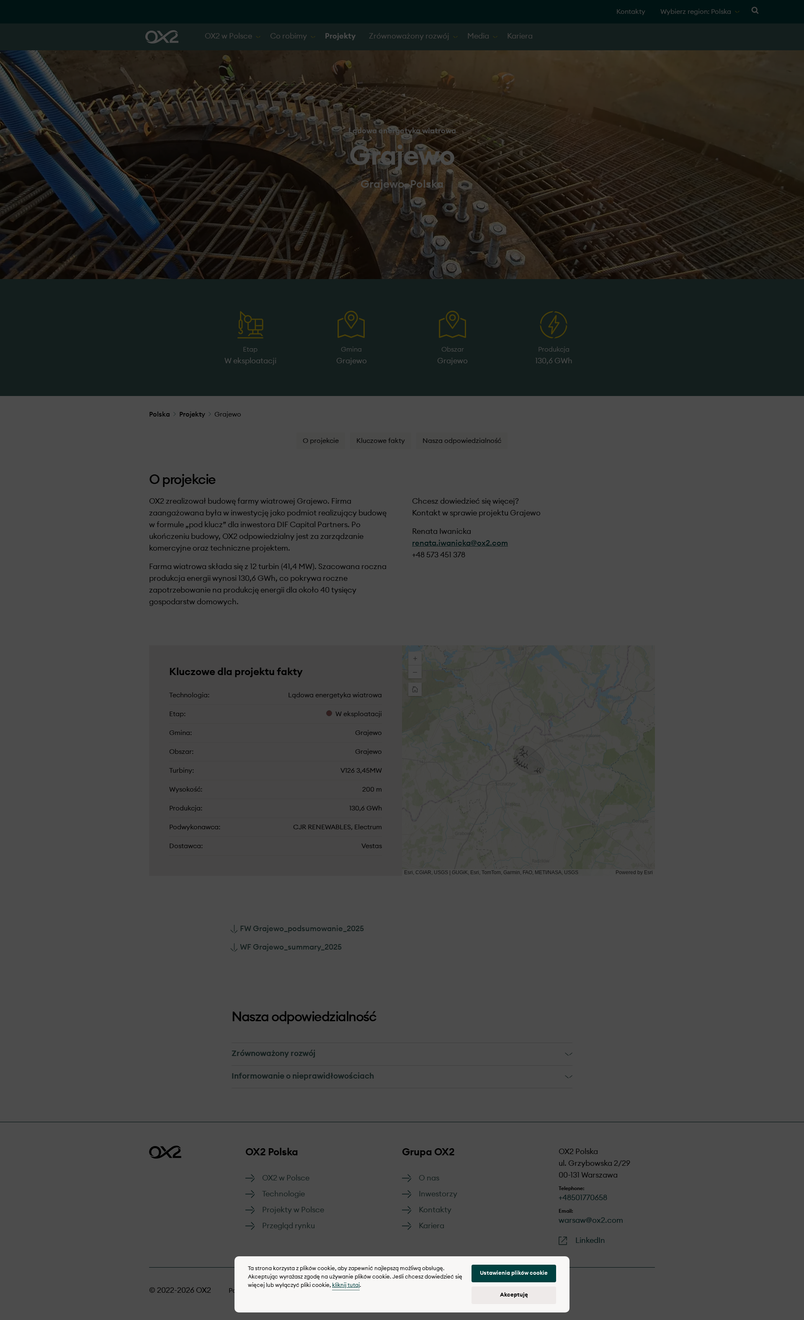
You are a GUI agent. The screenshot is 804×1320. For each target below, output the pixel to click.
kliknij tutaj (346, 1285)
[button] (514, 1273)
